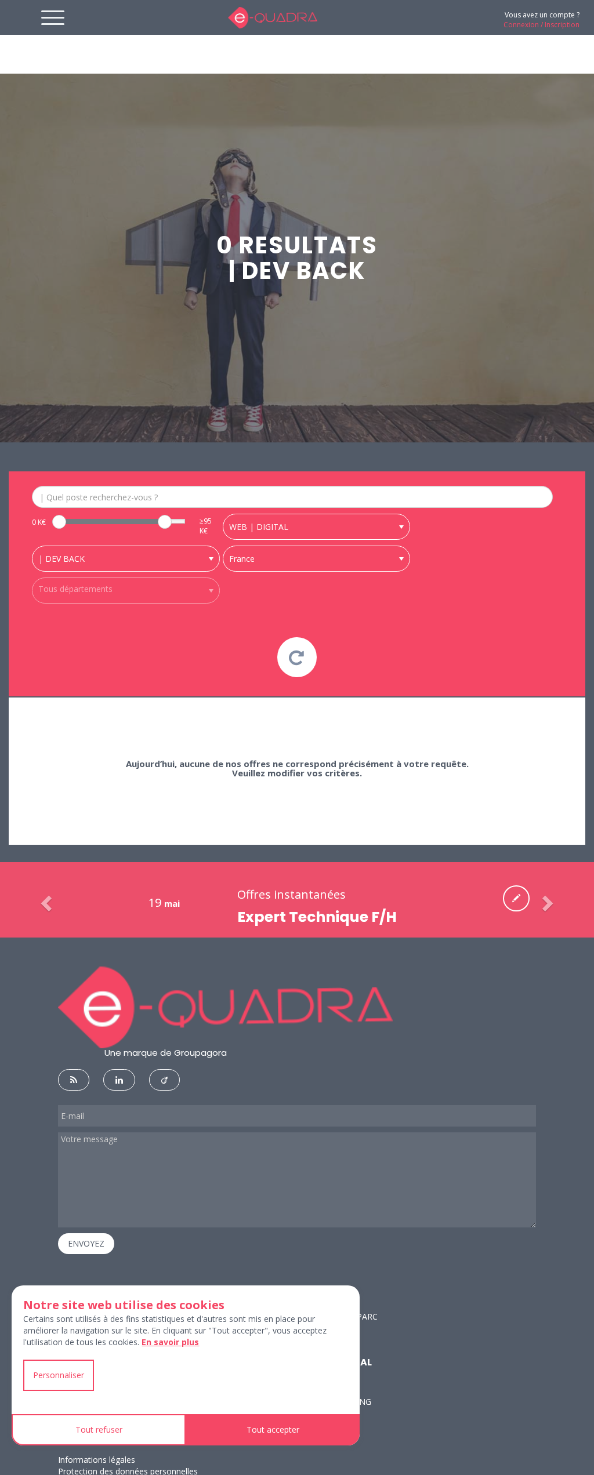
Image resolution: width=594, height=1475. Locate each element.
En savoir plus (170, 1341)
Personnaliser (58, 1374)
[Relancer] (297, 657)
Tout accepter (273, 1429)
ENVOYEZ (86, 1243)
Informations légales (96, 1459)
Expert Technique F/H (317, 917)
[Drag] (59, 522)
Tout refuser (98, 1429)
